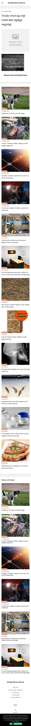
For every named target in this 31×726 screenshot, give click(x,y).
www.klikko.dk (16, 697)
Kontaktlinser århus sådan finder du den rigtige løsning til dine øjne (15, 435)
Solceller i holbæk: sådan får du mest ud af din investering (15, 177)
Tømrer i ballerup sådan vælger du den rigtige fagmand (15, 145)
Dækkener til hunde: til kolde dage (13, 113)
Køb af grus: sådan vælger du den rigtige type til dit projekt (15, 306)
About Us (15, 712)
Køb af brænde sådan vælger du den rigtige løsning (14, 338)
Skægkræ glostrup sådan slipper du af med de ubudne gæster (15, 403)
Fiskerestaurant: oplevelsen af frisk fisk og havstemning (15, 467)
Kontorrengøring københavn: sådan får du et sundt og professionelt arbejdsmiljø (15, 273)
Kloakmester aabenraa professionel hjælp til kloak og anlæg (14, 241)
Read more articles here (15, 75)
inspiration (4, 109)
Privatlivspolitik (17, 723)
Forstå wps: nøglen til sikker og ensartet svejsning (15, 209)
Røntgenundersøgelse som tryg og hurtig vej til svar (15, 370)
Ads (15, 710)
